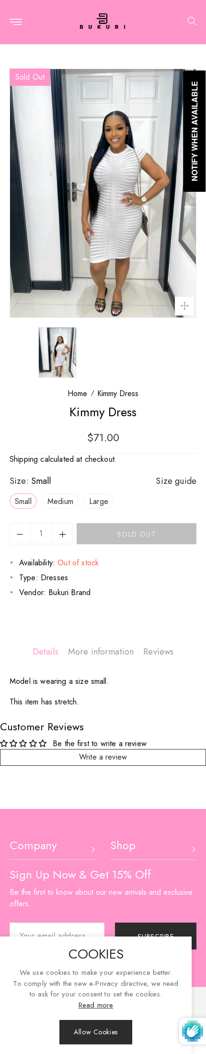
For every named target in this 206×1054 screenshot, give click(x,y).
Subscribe (155, 936)
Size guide (176, 481)
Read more (96, 1005)
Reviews (158, 651)
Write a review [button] (103, 756)
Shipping (24, 459)
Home (77, 393)
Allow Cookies (95, 1032)
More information (101, 651)
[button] (188, 22)
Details (45, 651)
